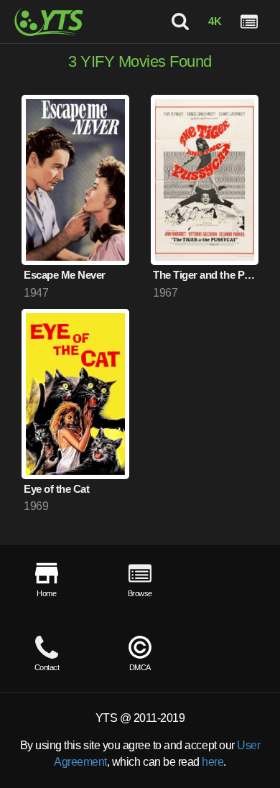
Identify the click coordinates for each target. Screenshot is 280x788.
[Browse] (249, 21)
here (212, 762)
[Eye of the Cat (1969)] (75, 394)
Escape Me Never (65, 275)
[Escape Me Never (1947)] (75, 180)
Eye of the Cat (56, 489)
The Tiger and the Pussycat (205, 275)
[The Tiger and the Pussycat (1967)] (204, 180)
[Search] (180, 21)
